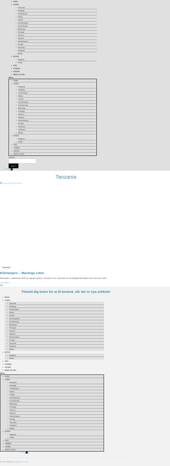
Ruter (16, 57)
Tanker (16, 69)
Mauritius (21, 29)
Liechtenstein (23, 23)
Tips (15, 66)
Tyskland (21, 51)
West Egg (24, 462)
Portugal (21, 32)
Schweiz (21, 35)
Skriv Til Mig (19, 75)
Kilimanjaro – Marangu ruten (22, 273)
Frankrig (21, 11)
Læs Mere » (5, 282)
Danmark (21, 8)
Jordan (20, 20)
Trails (20, 63)
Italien (20, 17)
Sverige (20, 44)
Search (12, 157)
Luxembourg (22, 26)
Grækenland (22, 14)
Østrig (20, 54)
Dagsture (21, 60)
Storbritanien (23, 41)
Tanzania (21, 48)
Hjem (15, 2)
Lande (16, 5)
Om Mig (16, 72)
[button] (53, 77)
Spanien (21, 38)
